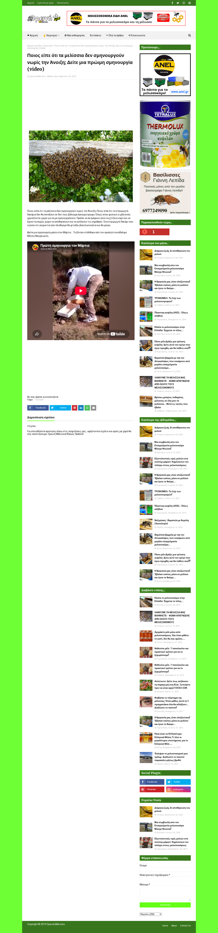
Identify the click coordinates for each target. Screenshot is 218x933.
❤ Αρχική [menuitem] (32, 35)
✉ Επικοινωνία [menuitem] (137, 35)
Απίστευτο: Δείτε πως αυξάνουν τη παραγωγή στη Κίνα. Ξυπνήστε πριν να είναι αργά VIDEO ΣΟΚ (172, 684)
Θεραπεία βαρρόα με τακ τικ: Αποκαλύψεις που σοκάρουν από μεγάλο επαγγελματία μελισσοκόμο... (172, 362)
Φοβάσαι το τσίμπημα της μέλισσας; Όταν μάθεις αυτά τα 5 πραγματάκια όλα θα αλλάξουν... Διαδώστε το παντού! (171, 702)
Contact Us (185, 925)
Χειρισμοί (48, 46)
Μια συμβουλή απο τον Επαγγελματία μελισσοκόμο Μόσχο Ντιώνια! (169, 268)
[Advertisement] (81, 106)
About (174, 925)
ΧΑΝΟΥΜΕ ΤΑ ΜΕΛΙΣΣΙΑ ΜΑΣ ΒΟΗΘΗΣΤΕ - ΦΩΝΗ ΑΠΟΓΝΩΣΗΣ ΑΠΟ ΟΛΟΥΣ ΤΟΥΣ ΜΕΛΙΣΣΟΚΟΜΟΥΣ (172, 382)
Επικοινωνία (63, 3)
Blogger (75, 928)
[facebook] (172, 3)
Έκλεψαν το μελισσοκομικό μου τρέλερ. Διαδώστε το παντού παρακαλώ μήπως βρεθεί (171, 757)
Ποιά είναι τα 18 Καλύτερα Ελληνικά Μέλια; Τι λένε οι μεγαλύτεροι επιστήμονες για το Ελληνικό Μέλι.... (171, 738)
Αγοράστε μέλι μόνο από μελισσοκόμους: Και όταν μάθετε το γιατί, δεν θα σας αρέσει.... (171, 635)
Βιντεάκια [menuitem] (95, 35)
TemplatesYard (52, 928)
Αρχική (30, 3)
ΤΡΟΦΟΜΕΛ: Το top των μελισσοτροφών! (167, 300)
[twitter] (178, 3)
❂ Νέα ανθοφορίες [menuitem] (75, 35)
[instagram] (184, 3)
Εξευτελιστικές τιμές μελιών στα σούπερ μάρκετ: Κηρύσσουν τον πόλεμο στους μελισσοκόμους (171, 462)
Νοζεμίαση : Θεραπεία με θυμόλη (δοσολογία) (171, 522)
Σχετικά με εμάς (45, 3)
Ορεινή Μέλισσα (38, 76)
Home (165, 925)
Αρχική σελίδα (34, 46)
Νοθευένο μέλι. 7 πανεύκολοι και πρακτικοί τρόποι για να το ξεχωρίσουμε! (171, 652)
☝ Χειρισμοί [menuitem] (50, 35)
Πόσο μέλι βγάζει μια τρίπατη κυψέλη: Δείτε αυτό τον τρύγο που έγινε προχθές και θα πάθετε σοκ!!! (172, 345)
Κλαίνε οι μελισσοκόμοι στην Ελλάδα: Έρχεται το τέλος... (169, 329)
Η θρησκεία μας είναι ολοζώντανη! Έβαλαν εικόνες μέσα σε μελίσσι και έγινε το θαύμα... (172, 285)
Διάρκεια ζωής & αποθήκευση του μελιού (172, 252)
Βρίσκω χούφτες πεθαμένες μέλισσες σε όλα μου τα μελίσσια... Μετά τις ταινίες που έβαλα (171, 402)
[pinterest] (189, 3)
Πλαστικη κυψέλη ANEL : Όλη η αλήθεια (171, 314)
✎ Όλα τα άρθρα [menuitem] (114, 35)
